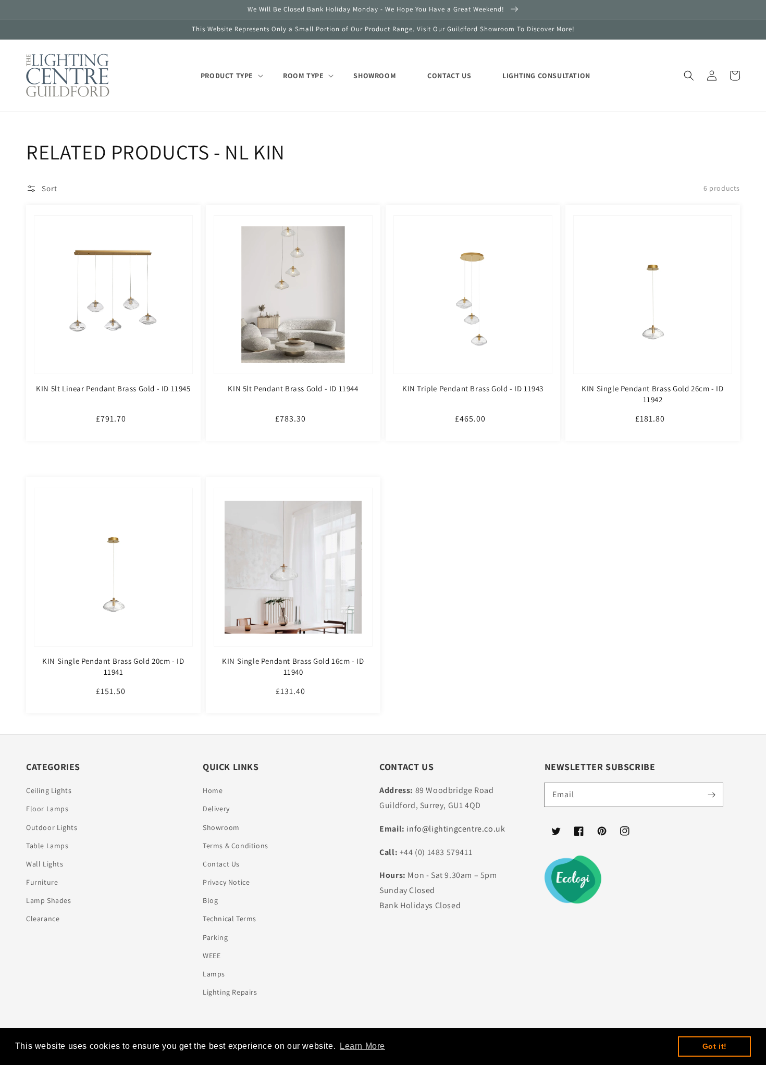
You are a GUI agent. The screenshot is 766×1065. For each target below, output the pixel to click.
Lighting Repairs (230, 992)
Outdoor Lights (51, 827)
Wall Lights (45, 864)
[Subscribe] (711, 794)
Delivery (216, 808)
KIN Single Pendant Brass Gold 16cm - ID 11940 (293, 666)
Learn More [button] (362, 1046)
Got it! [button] (714, 1046)
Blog (210, 900)
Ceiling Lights (48, 790)
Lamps (214, 974)
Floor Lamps (47, 808)
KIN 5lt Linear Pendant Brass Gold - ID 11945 (113, 388)
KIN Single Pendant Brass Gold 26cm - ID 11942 (652, 393)
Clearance (42, 918)
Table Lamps (47, 845)
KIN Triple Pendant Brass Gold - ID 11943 (472, 388)
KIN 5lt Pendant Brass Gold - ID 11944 (293, 388)
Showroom (221, 827)
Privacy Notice (226, 882)
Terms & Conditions (235, 845)
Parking (215, 937)
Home (213, 790)
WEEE (211, 955)
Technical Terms (229, 918)
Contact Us (221, 864)
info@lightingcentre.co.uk (455, 828)
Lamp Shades (48, 900)
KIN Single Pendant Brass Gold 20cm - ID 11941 (113, 666)
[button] (688, 75)
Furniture (42, 882)
